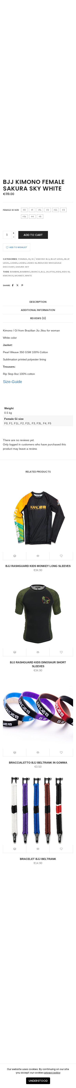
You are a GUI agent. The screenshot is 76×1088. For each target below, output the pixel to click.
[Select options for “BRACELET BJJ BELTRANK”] (15, 849)
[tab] (38, 302)
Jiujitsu (50, 271)
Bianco (35, 271)
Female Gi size (11, 209)
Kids (58, 271)
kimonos (8, 275)
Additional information (38, 310)
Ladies (14, 262)
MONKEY (19, 275)
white (28, 275)
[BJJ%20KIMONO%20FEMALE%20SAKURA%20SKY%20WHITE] (12, 285)
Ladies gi (32, 262)
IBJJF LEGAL (57, 259)
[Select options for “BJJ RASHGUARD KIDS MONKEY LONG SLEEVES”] (15, 556)
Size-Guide (12, 382)
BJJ (43, 271)
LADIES (22, 262)
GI (29, 259)
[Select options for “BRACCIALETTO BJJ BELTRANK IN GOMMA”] (15, 753)
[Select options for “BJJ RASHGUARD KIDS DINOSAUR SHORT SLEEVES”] (15, 652)
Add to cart (33, 235)
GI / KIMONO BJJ (40, 259)
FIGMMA (22, 259)
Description (38, 302)
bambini (14, 271)
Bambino (25, 271)
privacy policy (52, 1072)
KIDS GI (66, 271)
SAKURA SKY (22, 266)
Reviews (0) (38, 318)
